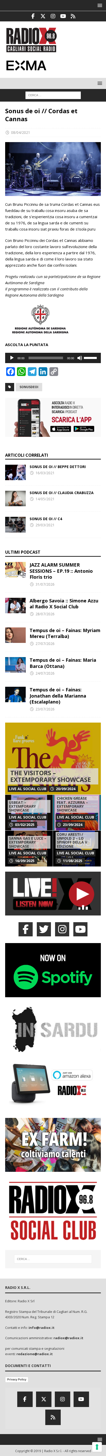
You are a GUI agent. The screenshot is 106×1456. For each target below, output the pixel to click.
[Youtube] (63, 16)
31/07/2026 (45, 584)
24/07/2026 (45, 673)
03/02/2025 (24, 824)
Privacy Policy (16, 1379)
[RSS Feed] (73, 16)
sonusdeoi (29, 387)
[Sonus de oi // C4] (15, 524)
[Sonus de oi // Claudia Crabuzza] (15, 498)
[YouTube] (80, 929)
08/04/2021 (20, 132)
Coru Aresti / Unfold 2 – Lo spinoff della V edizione (72, 840)
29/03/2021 (45, 524)
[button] (99, 5)
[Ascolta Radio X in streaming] (53, 912)
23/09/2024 (72, 824)
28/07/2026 (45, 613)
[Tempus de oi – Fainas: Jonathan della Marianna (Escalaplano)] (15, 694)
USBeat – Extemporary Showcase (22, 806)
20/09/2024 (65, 788)
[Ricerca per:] (53, 95)
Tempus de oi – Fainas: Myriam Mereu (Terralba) (65, 633)
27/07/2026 (45, 643)
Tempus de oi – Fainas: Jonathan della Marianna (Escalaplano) (58, 695)
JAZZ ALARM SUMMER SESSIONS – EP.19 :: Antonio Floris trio (61, 571)
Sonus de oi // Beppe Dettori (58, 466)
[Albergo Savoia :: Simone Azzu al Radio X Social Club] (15, 605)
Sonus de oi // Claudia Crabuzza (62, 492)
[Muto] (79, 358)
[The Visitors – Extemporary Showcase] (53, 759)
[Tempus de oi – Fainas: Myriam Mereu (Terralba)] (15, 635)
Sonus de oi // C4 (46, 518)
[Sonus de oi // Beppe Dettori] (15, 472)
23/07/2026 (45, 709)
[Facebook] (33, 16)
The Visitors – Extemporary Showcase (50, 776)
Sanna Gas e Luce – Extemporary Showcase (27, 842)
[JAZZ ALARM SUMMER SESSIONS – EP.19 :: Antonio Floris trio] (15, 569)
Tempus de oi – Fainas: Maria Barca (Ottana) (63, 663)
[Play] (11, 358)
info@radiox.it (42, 1327)
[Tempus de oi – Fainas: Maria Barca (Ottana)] (15, 665)
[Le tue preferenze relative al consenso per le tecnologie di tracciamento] (97, 1447)
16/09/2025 (24, 860)
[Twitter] (43, 16)
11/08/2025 (72, 860)
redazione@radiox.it (34, 1354)
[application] (53, 358)
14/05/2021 (45, 498)
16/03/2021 (45, 472)
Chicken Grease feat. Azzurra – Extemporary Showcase (72, 804)
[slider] (91, 357)
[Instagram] (53, 16)
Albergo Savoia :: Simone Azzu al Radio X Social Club (64, 604)
